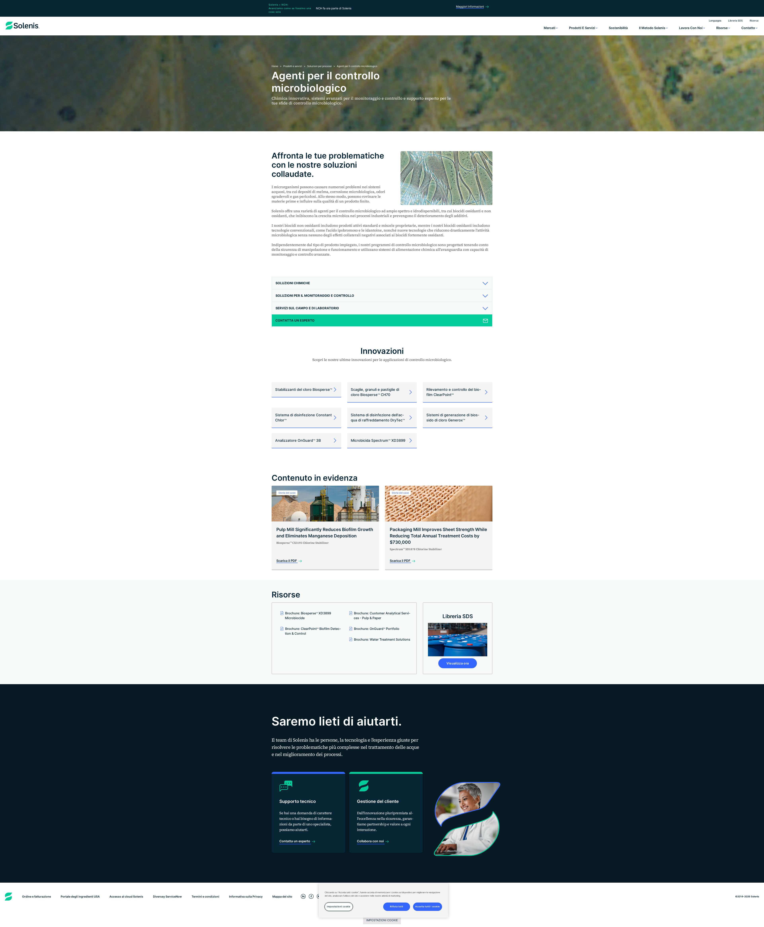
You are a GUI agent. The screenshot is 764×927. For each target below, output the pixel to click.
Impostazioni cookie (382, 920)
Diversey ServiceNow (167, 896)
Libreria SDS (735, 20)
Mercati (550, 28)
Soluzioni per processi (319, 66)
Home (275, 66)
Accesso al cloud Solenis (126, 896)
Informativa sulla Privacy (246, 896)
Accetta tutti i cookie (427, 906)
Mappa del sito (282, 896)
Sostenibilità (618, 28)
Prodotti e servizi (582, 28)
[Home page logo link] (22, 29)
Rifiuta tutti (396, 906)
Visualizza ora (457, 663)
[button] (380, 283)
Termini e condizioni (205, 896)
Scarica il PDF (287, 561)
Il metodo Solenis (652, 28)
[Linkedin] (303, 896)
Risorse (722, 28)
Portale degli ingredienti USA (80, 896)
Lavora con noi (691, 28)
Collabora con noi (371, 841)
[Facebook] (311, 896)
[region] (383, 900)
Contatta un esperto (295, 841)
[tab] (382, 283)
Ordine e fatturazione (36, 896)
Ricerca (754, 20)
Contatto (748, 28)
